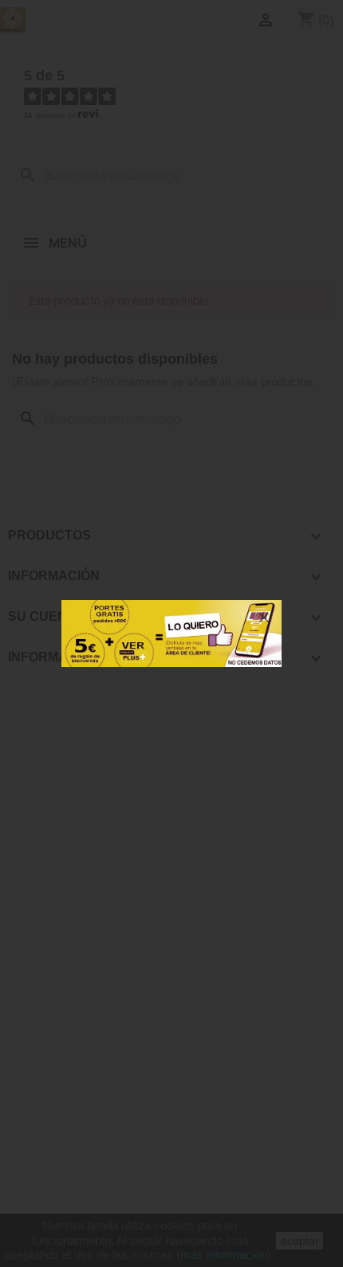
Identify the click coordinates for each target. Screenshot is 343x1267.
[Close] (264, 617)
